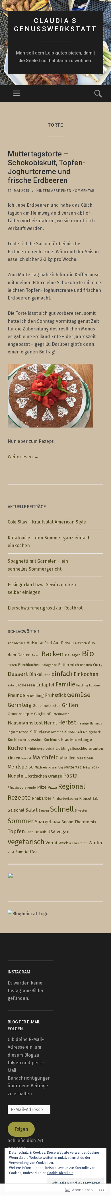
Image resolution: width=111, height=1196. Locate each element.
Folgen (21, 1129)
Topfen (16, 831)
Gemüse (79, 695)
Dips (47, 675)
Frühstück (55, 695)
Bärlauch (86, 665)
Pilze (41, 787)
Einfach (62, 674)
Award (36, 655)
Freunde (16, 695)
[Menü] (16, 93)
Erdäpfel (45, 685)
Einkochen (86, 674)
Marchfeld (45, 757)
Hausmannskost (25, 723)
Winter (96, 842)
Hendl (50, 723)
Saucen (44, 810)
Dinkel (36, 674)
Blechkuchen (29, 664)
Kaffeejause (39, 731)
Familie (65, 684)
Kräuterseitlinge (76, 739)
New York (91, 767)
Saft (95, 799)
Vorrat (51, 842)
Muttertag (73, 767)
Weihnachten (78, 843)
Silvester (81, 810)
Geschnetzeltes (47, 705)
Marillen (67, 758)
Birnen (12, 665)
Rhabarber (42, 798)
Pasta (70, 775)
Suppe (67, 821)
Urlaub (40, 832)
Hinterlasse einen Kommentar (65, 191)
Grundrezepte (20, 713)
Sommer (21, 821)
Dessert (18, 674)
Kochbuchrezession (25, 739)
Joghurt (13, 732)
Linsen (14, 758)
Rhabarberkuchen (65, 799)
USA (52, 831)
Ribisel (85, 798)
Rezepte (19, 797)
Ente (11, 685)
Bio (88, 654)
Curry (97, 664)
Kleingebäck (91, 732)
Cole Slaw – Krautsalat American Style (47, 522)
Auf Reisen (63, 642)
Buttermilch (68, 664)
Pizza (52, 787)
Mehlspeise (21, 767)
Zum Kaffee (26, 851)
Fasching (82, 685)
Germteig (20, 705)
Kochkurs (52, 739)
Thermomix (85, 821)
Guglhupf (42, 713)
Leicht (50, 749)
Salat (31, 810)
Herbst (67, 722)
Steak (56, 822)
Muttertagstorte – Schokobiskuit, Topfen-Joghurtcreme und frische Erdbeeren (46, 167)
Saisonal (16, 810)
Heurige (83, 723)
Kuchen (17, 748)
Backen (53, 654)
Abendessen (17, 643)
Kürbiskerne (36, 749)
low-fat (26, 758)
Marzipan (85, 758)
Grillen (70, 705)
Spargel (43, 821)
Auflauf (46, 642)
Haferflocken (60, 714)
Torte (30, 832)
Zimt (11, 852)
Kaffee (23, 732)
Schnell (62, 809)
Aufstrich (81, 643)
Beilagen (73, 655)
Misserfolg (55, 767)
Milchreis (41, 767)
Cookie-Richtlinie (60, 1173)
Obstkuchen (35, 776)
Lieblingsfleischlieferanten (79, 748)
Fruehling (35, 695)
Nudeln (15, 776)
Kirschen (57, 732)
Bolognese (49, 665)
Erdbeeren (25, 685)
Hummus (96, 723)
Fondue (94, 685)
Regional (71, 786)
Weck (63, 843)
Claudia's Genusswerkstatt (55, 25)
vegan (63, 831)
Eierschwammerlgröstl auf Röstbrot (46, 608)
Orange (55, 776)
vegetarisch (26, 842)
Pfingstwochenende (22, 787)
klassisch (73, 731)
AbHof (33, 642)
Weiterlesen (23, 456)
